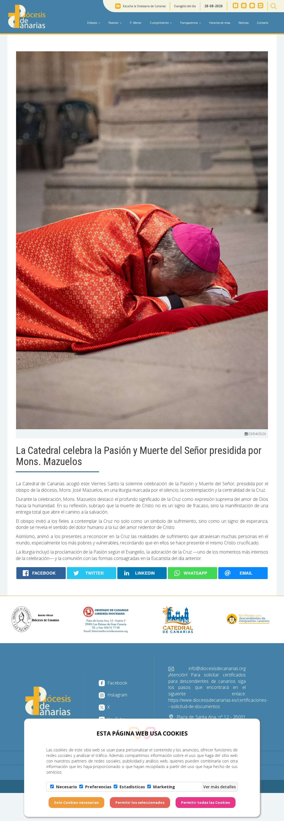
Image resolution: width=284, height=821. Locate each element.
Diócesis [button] (92, 23)
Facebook (116, 683)
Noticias (243, 23)
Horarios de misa (219, 23)
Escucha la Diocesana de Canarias (144, 6)
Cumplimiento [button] (159, 23)
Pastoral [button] (113, 23)
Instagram (116, 695)
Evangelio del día (185, 6)
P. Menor (135, 23)
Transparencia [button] (189, 23)
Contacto (262, 23)
